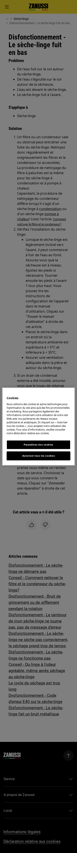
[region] (38, 426)
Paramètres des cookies (38, 444)
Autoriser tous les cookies (38, 455)
